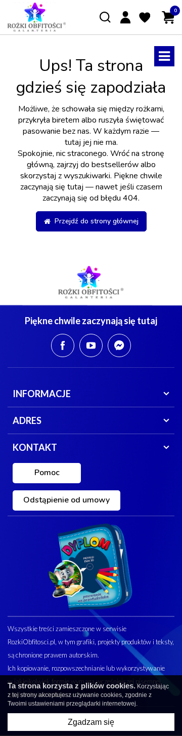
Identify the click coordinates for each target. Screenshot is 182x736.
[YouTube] (91, 345)
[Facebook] (62, 345)
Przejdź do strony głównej (95, 221)
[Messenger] (119, 345)
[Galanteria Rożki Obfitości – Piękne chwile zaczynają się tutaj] (37, 17)
